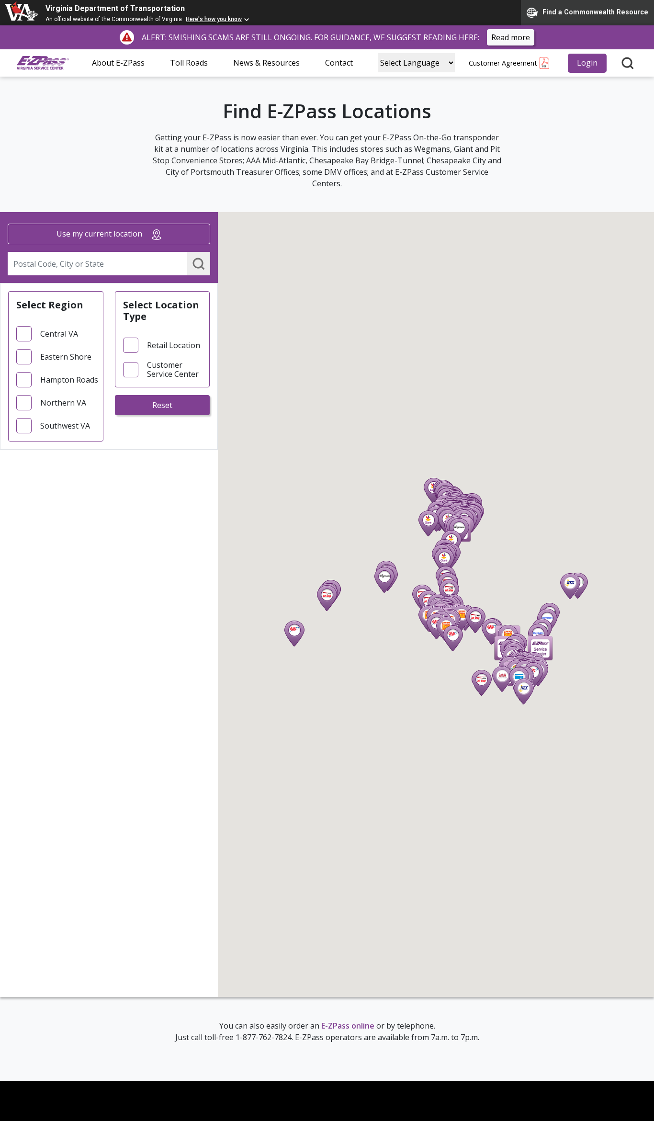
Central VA (59, 334)
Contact (339, 62)
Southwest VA (65, 425)
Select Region (49, 304)
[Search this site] (627, 63)
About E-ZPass (118, 62)
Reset (162, 405)
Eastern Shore (65, 357)
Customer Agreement (503, 63)
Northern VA (63, 403)
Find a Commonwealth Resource (595, 12)
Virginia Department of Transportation (115, 8)
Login (587, 62)
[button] (384, 580)
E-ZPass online (347, 1025)
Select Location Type (161, 310)
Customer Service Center (173, 370)
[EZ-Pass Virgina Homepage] (43, 63)
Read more (510, 37)
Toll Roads (189, 62)
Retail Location (173, 345)
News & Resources (266, 62)
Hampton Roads (69, 380)
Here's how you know (214, 19)
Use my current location (100, 233)
